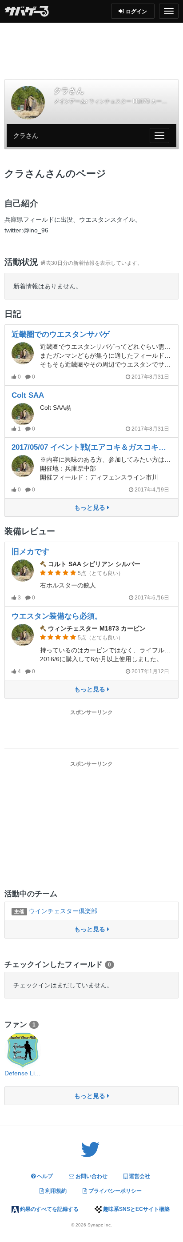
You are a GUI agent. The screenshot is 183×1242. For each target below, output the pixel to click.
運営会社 (138, 1176)
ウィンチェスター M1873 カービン (130, 101)
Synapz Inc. (100, 1224)
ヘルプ (44, 1176)
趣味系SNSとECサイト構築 (136, 1209)
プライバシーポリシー (114, 1191)
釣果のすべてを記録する (49, 1209)
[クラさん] (28, 103)
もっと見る (90, 507)
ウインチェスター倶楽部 (55, 911)
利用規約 (55, 1191)
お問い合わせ (90, 1176)
